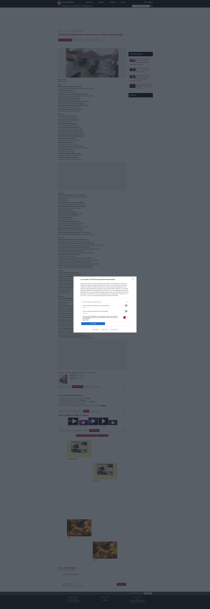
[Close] (133, 279)
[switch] (125, 305)
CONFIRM (93, 323)
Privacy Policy (114, 329)
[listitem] (105, 302)
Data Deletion (95, 329)
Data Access (105, 329)
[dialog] (105, 304)
